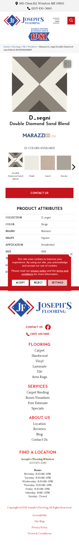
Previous (5, 161)
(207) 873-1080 (37, 462)
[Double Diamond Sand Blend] (15, 160)
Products (32, 47)
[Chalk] (32, 163)
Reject (38, 283)
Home (7, 47)
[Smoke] (64, 163)
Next (73, 161)
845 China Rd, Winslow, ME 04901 (41, 3)
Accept (20, 283)
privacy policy (38, 270)
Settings (57, 283)
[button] (71, 20)
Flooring (16, 47)
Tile (24, 47)
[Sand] (48, 163)
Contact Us (39, 193)
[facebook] (47, 327)
